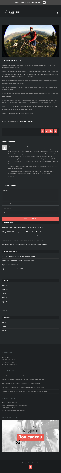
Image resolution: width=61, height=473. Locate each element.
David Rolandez (7, 121)
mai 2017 (5, 306)
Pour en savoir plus (34, 2)
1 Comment (30, 121)
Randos (5, 326)
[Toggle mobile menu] (58, 13)
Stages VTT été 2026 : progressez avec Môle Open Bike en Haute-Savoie (23, 232)
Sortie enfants (14, 264)
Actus (21, 121)
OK (44, 2)
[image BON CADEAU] (30, 421)
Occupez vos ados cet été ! (27, 256)
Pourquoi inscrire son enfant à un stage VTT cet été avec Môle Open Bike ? (23, 227)
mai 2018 (5, 297)
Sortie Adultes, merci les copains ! (20, 273)
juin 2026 (5, 285)
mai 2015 (5, 310)
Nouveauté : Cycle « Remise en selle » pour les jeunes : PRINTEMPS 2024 (23, 240)
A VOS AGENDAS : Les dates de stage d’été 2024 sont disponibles (21, 236)
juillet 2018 (6, 293)
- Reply (26, 146)
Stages (24, 121)
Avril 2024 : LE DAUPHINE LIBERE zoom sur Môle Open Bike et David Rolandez (25, 244)
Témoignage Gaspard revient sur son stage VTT (23, 260)
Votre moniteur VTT (17, 269)
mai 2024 (5, 289)
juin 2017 (5, 302)
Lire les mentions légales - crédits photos (13, 410)
